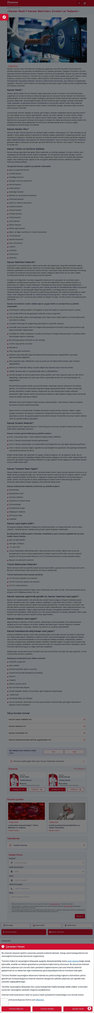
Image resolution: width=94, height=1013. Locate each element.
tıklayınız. (40, 1000)
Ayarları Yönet (78, 1009)
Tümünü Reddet (47, 1009)
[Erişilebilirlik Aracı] (89, 1008)
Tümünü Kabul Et (16, 1009)
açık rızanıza (73, 961)
